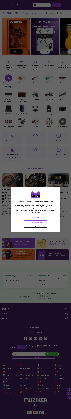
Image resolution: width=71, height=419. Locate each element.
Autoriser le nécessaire (35, 222)
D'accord (35, 218)
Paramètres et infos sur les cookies (35, 227)
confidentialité (35, 212)
